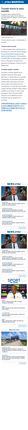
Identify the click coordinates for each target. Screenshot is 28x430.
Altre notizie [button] (22, 228)
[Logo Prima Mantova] (14, 2)
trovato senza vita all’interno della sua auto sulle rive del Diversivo (13, 54)
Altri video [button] (23, 363)
